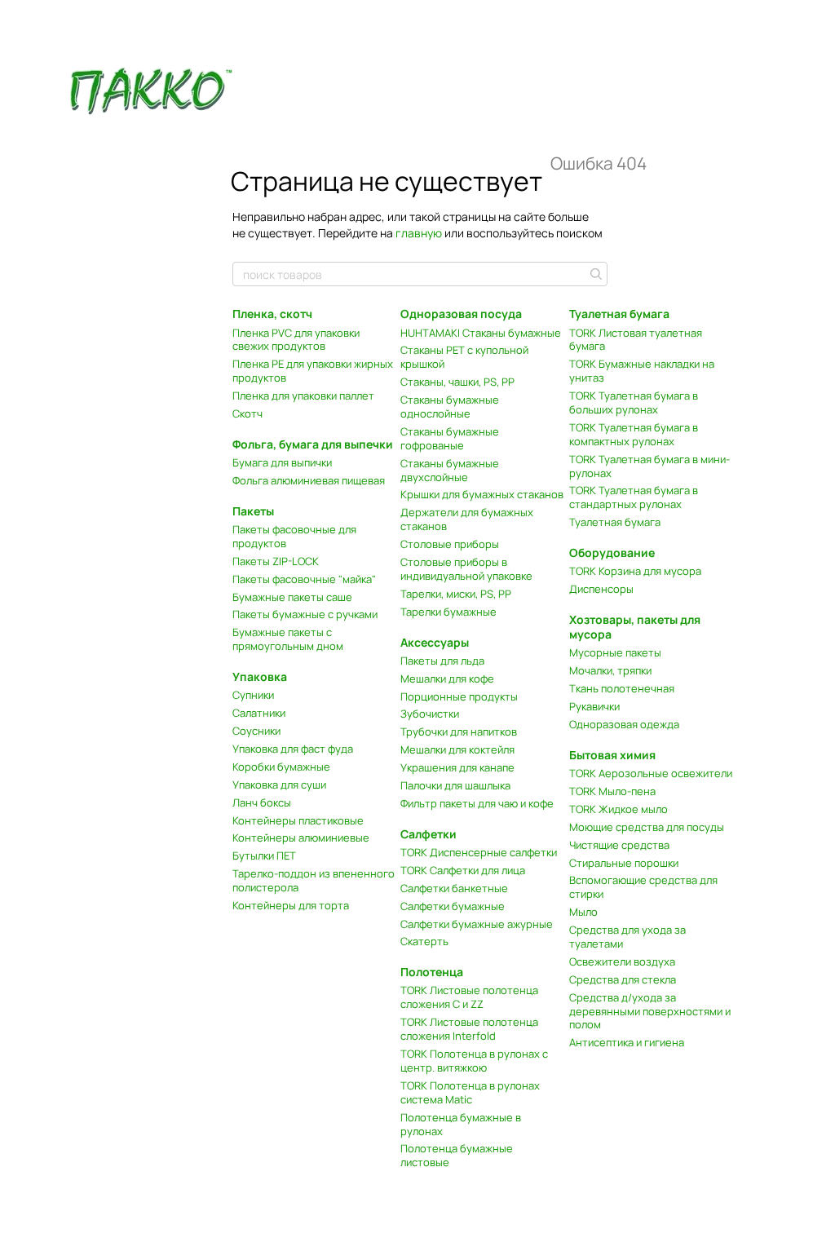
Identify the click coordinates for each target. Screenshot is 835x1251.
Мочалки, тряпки (610, 670)
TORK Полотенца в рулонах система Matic (470, 1092)
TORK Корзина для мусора (635, 571)
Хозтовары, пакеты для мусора (634, 627)
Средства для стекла (622, 979)
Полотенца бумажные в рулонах (460, 1124)
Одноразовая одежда (624, 724)
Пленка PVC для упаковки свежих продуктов (296, 339)
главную (418, 233)
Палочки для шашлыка (455, 785)
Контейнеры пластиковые (298, 820)
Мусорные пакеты (615, 652)
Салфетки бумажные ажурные (476, 924)
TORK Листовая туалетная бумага (635, 339)
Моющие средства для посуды (646, 827)
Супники (253, 694)
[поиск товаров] (594, 274)
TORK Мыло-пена (612, 791)
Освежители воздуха (622, 961)
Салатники (258, 712)
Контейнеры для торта (290, 905)
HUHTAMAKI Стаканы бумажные (480, 332)
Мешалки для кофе (447, 678)
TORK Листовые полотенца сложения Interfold (469, 1029)
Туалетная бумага (619, 313)
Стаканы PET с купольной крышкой (464, 357)
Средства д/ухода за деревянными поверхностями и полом (650, 1011)
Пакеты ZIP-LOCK (275, 561)
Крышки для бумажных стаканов (481, 494)
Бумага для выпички (282, 462)
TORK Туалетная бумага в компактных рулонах (633, 434)
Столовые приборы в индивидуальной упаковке (466, 569)
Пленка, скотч (272, 313)
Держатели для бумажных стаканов (466, 519)
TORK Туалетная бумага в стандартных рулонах (633, 497)
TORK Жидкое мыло (618, 809)
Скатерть (424, 941)
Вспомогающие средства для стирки (643, 887)
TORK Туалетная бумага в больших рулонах (633, 402)
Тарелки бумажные (448, 611)
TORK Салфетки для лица (462, 870)
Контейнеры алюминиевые (300, 837)
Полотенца (431, 971)
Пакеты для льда (442, 660)
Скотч (247, 413)
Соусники (256, 730)
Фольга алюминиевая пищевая (308, 480)
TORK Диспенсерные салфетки (478, 852)
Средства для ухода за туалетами (627, 936)
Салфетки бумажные (452, 906)
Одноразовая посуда (461, 313)
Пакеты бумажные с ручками (305, 614)
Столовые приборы (449, 544)
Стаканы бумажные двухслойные (449, 470)
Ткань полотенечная (621, 688)
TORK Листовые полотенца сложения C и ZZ (469, 997)
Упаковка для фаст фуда (292, 748)
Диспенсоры (601, 588)
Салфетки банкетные (454, 888)
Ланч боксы (261, 802)
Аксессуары (434, 642)
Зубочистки (429, 713)
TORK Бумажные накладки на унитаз (641, 370)
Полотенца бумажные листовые (456, 1155)
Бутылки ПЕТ (264, 855)
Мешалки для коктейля (457, 749)
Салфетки (428, 834)
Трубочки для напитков (458, 731)
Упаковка (259, 676)
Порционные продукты (459, 696)
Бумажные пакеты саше (292, 597)
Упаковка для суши (279, 784)
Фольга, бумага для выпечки (312, 444)
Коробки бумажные (281, 766)
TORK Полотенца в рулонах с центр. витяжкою (474, 1060)
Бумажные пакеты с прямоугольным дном (287, 639)
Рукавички (594, 706)
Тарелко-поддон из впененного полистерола (313, 880)
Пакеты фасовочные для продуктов (294, 536)
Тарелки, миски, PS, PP (455, 593)
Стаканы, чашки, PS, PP (457, 381)
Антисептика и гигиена (626, 1042)
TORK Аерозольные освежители (650, 773)
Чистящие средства (619, 845)
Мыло (583, 911)
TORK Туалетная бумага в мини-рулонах (649, 466)
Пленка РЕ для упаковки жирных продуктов (312, 370)
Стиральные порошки (623, 862)
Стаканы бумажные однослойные (449, 406)
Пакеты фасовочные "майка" (304, 579)
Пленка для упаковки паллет (303, 395)
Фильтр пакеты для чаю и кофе (477, 803)
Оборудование (612, 552)
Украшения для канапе (457, 767)
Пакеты (253, 511)
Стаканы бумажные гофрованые (449, 438)
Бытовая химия (612, 755)
